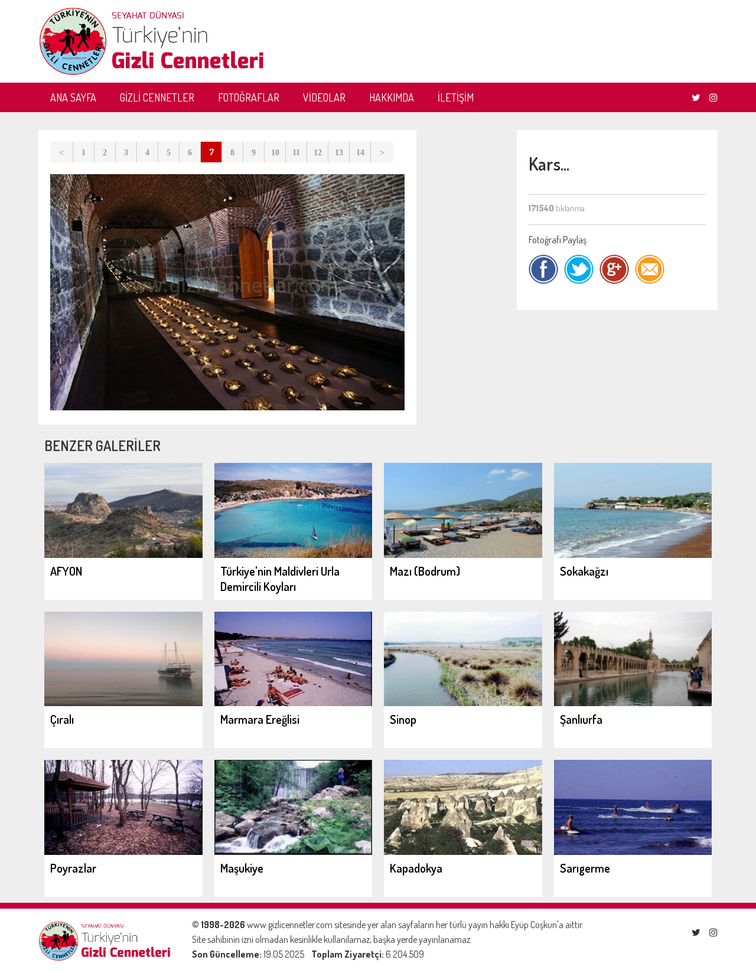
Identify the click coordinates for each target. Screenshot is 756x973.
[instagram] (713, 97)
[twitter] (696, 97)
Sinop (403, 719)
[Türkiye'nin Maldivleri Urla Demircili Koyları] (293, 554)
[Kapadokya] (463, 851)
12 (318, 152)
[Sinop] (463, 702)
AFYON (66, 571)
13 (339, 152)
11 (296, 152)
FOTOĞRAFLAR (248, 97)
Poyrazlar (73, 868)
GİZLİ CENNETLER (157, 97)
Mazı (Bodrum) (425, 571)
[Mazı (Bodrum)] (463, 554)
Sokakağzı (584, 571)
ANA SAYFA (73, 97)
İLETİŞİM (456, 97)
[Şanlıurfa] (633, 702)
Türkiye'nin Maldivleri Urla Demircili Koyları (280, 578)
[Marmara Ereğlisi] (293, 702)
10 (275, 152)
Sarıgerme (585, 868)
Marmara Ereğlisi (259, 719)
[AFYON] (123, 554)
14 (360, 152)
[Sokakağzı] (633, 554)
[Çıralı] (123, 702)
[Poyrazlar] (123, 851)
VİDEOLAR (324, 97)
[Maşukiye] (293, 851)
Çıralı (62, 719)
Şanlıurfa (581, 719)
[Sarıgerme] (633, 851)
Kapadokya (416, 868)
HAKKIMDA (391, 97)
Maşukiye (241, 868)
